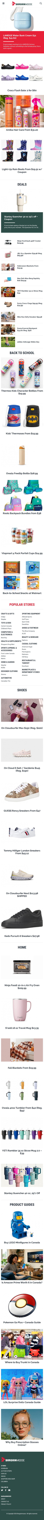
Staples (3, 1473)
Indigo (3, 1476)
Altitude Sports (6, 1471)
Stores (3, 1466)
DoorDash (4, 1468)
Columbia (4, 1481)
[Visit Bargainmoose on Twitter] (2, 1490)
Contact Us (5, 1501)
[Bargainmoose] (22, 3)
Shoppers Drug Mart (8, 1479)
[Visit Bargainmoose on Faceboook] (5, 1490)
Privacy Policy (6, 1504)
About (3, 1499)
